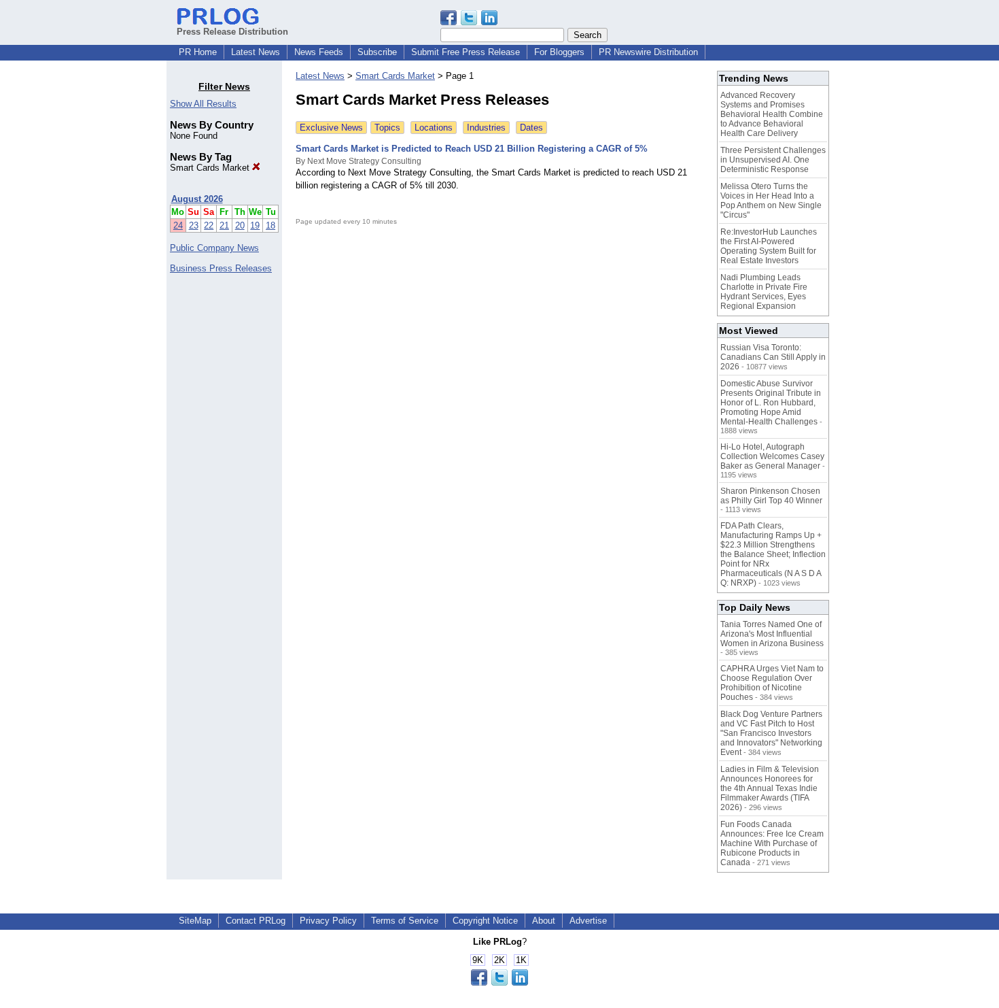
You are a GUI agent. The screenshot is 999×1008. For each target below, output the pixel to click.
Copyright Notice (485, 920)
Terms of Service (404, 920)
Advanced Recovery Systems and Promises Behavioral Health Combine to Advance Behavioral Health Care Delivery (771, 114)
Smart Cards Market (211, 168)
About (543, 920)
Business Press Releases (221, 268)
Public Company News (214, 248)
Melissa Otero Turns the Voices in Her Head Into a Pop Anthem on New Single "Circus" (771, 201)
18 (270, 225)
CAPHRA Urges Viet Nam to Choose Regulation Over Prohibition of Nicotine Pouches (772, 683)
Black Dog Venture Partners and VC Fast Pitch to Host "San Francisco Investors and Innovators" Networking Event (771, 733)
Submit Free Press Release (465, 52)
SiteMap (195, 920)
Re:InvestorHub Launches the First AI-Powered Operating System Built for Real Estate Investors (768, 246)
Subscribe (377, 52)
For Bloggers (559, 52)
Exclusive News (331, 127)
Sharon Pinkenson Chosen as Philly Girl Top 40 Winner (771, 495)
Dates (531, 127)
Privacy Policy (328, 920)
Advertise (588, 920)
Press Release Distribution (232, 32)
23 (193, 225)
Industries (486, 127)
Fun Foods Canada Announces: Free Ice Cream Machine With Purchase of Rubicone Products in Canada (772, 843)
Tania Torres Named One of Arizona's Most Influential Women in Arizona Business (772, 634)
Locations (434, 127)
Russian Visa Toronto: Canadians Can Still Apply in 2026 (773, 357)
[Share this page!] (468, 22)
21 (224, 225)
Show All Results (203, 104)
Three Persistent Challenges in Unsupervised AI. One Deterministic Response (773, 160)
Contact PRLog (255, 920)
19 (255, 225)
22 (208, 225)
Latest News (255, 52)
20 (240, 225)
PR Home (198, 52)
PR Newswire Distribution (648, 52)
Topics (387, 127)
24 (178, 225)
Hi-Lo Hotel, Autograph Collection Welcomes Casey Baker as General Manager (772, 456)
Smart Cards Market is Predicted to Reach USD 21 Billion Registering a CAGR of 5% (472, 149)
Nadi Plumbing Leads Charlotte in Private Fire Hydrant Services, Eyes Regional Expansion (763, 292)
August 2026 (197, 199)
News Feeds (318, 52)
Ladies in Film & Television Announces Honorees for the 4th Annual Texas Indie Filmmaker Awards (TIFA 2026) (769, 788)
